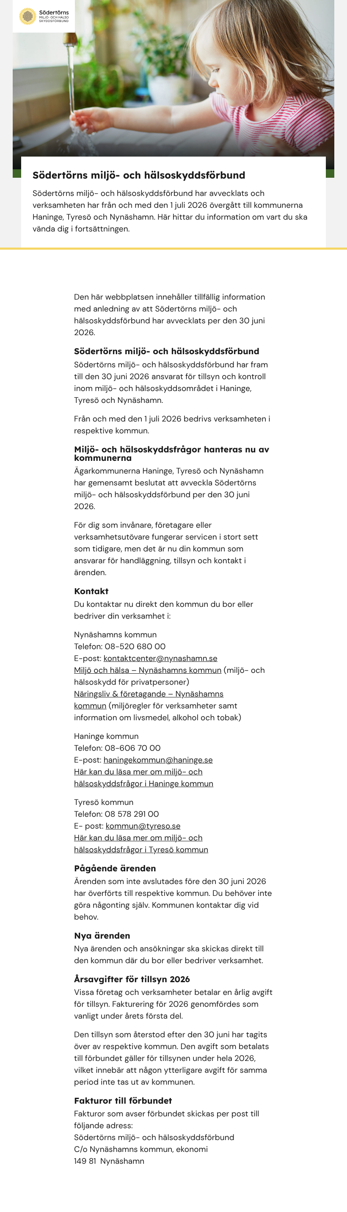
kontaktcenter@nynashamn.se (161, 658)
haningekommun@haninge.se (158, 760)
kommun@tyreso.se (143, 826)
